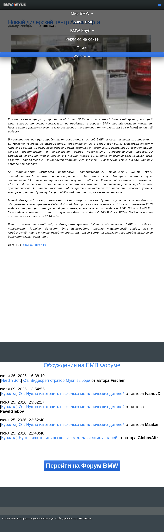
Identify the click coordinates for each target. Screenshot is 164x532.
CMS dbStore (84, 518)
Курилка (8, 393)
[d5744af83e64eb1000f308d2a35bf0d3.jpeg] (81, 74)
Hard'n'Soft (11, 380)
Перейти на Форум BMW (82, 465)
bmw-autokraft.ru (34, 244)
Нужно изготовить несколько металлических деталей (68, 438)
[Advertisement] (80, 299)
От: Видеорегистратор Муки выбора (56, 380)
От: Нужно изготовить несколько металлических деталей (72, 393)
